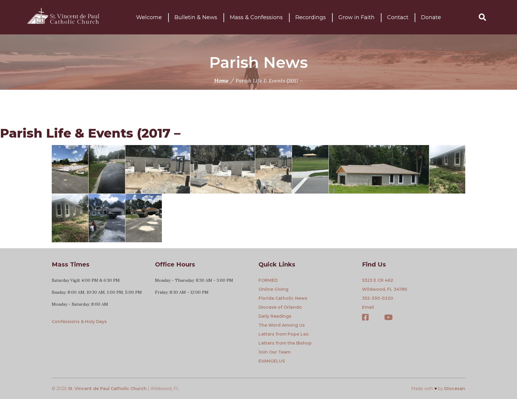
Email (368, 307)
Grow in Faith (356, 17)
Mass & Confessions (256, 17)
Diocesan (454, 388)
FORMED (268, 280)
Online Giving (273, 289)
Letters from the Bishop (285, 343)
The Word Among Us (281, 325)
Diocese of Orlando (280, 307)
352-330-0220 (377, 298)
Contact (397, 17)
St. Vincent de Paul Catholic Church (107, 388)
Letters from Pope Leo (283, 334)
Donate (431, 17)
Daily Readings (274, 316)
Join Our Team (274, 352)
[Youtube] (388, 317)
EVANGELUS (271, 361)
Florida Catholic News (282, 298)
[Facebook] (365, 317)
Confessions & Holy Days (79, 321)
